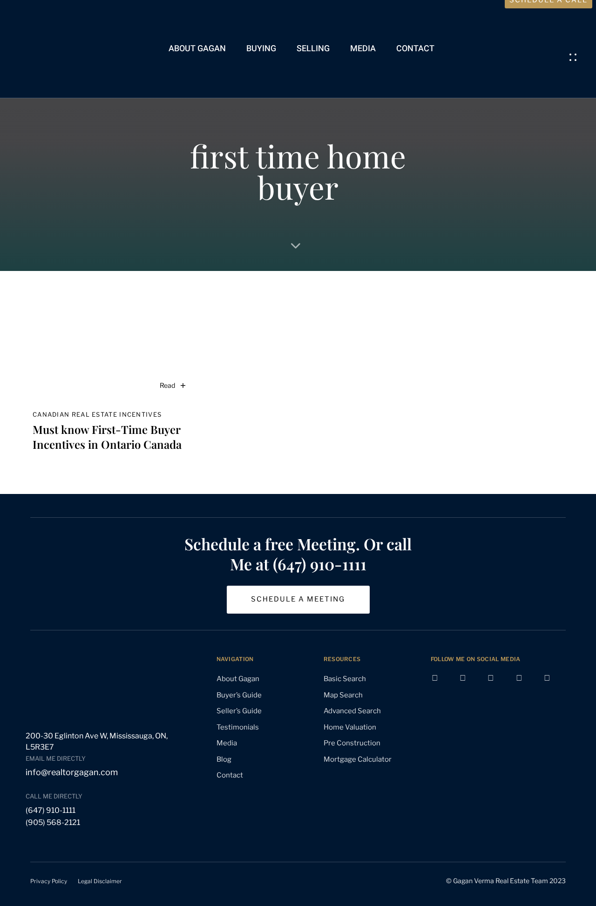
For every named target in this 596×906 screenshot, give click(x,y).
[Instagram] (498, 685)
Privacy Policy (48, 881)
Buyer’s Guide (239, 695)
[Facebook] (442, 685)
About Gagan (197, 48)
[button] (575, 57)
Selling (313, 48)
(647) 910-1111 (50, 810)
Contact (415, 48)
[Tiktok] (554, 685)
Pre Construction (352, 743)
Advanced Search (352, 711)
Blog (224, 759)
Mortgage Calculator (358, 759)
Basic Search (345, 679)
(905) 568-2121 (53, 822)
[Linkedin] (526, 685)
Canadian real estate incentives (97, 414)
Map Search (343, 695)
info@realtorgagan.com (72, 772)
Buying (261, 48)
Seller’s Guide (239, 711)
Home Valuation (350, 727)
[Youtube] (470, 685)
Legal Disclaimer (100, 881)
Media (363, 48)
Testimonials (238, 727)
